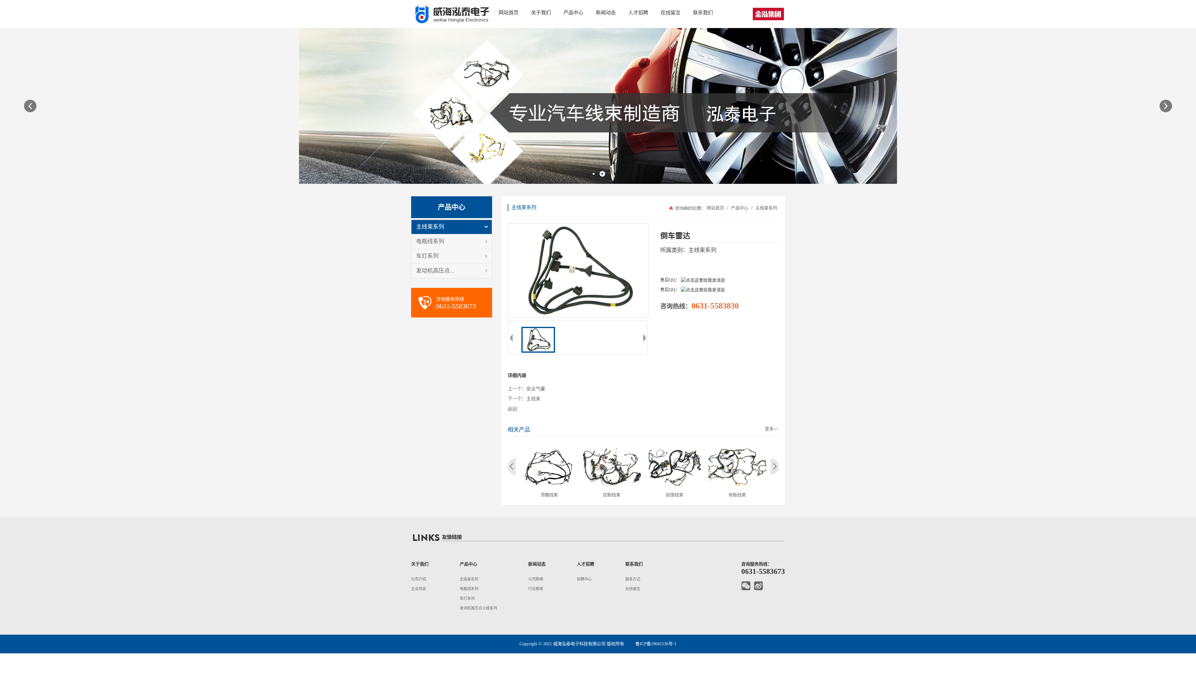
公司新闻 (535, 579)
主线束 (533, 398)
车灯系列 (427, 256)
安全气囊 (535, 388)
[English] (768, 14)
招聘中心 (584, 579)
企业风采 (418, 589)
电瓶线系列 (430, 241)
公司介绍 (418, 579)
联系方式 (632, 579)
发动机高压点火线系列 (478, 608)
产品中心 (740, 208)
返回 (512, 409)
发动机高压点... (435, 271)
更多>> (772, 429)
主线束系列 (430, 227)
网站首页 (715, 208)
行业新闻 (535, 589)
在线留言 (632, 589)
